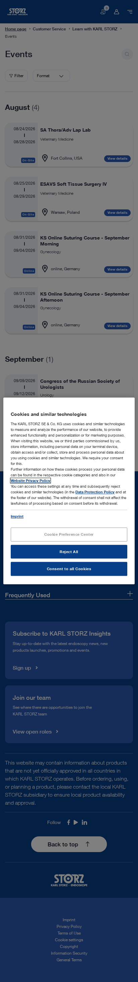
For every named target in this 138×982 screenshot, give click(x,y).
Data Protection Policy (95, 492)
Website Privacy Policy (30, 481)
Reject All (69, 551)
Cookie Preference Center (69, 534)
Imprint (17, 516)
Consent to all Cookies (69, 569)
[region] (68, 490)
